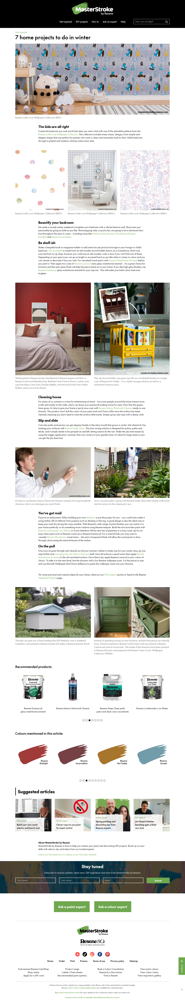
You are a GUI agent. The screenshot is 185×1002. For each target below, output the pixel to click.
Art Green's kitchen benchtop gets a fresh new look (145, 824)
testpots (82, 988)
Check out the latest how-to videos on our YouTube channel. (67, 854)
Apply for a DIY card (33, 975)
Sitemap (134, 960)
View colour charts (149, 972)
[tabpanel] (33, 692)
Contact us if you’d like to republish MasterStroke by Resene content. (92, 997)
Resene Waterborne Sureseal (123, 260)
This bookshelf (55, 250)
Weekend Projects (47, 577)
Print (72, 960)
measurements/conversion (69, 992)
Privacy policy (117, 960)
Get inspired (66, 21)
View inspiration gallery (149, 975)
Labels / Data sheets (72, 972)
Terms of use (99, 960)
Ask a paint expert (72, 906)
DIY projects (82, 21)
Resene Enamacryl (47, 270)
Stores (50, 960)
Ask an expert (110, 21)
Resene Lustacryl (82, 263)
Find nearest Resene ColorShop (33, 969)
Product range (72, 969)
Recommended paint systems (72, 975)
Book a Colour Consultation (111, 969)
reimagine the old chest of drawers (72, 554)
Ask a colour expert (112, 906)
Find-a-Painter (111, 975)
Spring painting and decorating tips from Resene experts (106, 824)
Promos (83, 960)
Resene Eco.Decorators (110, 972)
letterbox (90, 517)
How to (95, 21)
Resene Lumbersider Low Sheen (54, 530)
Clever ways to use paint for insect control (68, 826)
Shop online (33, 972)
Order (62, 960)
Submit (158, 880)
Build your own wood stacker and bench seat (28, 826)
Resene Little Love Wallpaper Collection (58, 134)
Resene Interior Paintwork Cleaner (115, 408)
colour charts (73, 988)
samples (93, 988)
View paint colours (149, 969)
